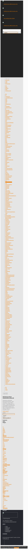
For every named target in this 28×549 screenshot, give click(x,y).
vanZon (6, 366)
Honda (6, 208)
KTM (6, 231)
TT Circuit (7, 360)
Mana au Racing (8, 242)
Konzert (6, 230)
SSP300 (6, 339)
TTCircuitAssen (5, 500)
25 (5, 105)
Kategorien (7, 80)
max (6, 388)
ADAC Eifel (7, 110)
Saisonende (7, 325)
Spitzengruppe (8, 336)
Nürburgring (7, 278)
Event (6, 87)
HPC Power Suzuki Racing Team (4, 445)
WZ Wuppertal (8, 376)
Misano (6, 251)
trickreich (7, 356)
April (6, 120)
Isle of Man (7, 222)
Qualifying (7, 298)
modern (6, 255)
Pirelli (6, 291)
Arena (6, 123)
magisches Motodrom (9, 240)
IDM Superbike (8, 215)
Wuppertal (7, 374)
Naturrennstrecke (8, 267)
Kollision (7, 227)
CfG (6, 148)
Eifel (6, 161)
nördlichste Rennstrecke (9, 275)
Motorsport (7, 261)
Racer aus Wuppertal (9, 301)
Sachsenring (7, 320)
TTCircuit (7, 361)
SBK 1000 (7, 328)
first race (7, 173)
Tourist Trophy (8, 353)
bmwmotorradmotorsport (10, 143)
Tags (6, 81)
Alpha (6, 115)
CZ (5, 152)
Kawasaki (7, 224)
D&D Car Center (8, 153)
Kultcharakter (7, 232)
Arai (6, 121)
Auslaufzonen (7, 131)
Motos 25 (7, 263)
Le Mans (6, 235)
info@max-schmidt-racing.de (10, 521)
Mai (6, 241)
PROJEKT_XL (6, 538)
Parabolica (7, 287)
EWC (6, 164)
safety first (7, 322)
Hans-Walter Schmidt (9, 193)
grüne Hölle (7, 190)
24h (6, 102)
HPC (6, 210)
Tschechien (7, 359)
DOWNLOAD (7, 527)
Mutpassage (7, 265)
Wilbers (6, 372)
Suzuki (6, 348)
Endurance (7, 162)
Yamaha (6, 379)
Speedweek (7, 334)
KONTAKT (7, 529)
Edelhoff (7, 158)
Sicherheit (7, 332)
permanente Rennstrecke (10, 288)
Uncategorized (8, 90)
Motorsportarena (8, 262)
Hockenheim (7, 205)
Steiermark (7, 340)
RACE (6, 89)
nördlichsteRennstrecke (9, 276)
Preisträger (7, 294)
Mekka (6, 250)
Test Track (7, 351)
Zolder (6, 382)
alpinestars (7, 117)
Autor (6, 82)
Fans (6, 167)
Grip (6, 189)
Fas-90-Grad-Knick (8, 168)
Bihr (6, 138)
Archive (4, 416)
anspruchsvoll (8, 118)
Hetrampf (7, 196)
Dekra (6, 156)
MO (6, 252)
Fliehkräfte (7, 174)
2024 (6, 100)
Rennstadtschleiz (8, 317)
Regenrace (7, 307)
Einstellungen (16, 547)
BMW (6, 142)
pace (6, 286)
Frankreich (7, 179)
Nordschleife (7, 277)
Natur (6, 266)
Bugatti (6, 144)
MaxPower (7, 246)
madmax (7, 239)
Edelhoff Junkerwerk (9, 159)
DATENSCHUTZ (8, 530)
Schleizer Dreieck (8, 330)
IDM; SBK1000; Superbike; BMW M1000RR (4, 453)
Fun (6, 180)
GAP (6, 183)
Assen (6, 127)
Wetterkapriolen (8, 371)
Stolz (6, 341)
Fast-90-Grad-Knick (9, 169)
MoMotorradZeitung (9, 256)
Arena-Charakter (8, 125)
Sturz (6, 343)
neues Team (7, 268)
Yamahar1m (7, 380)
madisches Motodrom (9, 237)
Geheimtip (7, 187)
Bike (6, 139)
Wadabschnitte (8, 370)
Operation (7, 281)
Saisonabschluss (8, 324)
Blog (6, 141)
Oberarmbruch (8, 279)
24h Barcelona (8, 104)
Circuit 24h (7, 151)
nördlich (6, 273)
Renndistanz (7, 310)
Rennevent (7, 313)
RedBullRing (7, 304)
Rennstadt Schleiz (8, 315)
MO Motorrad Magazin (9, 253)
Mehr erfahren (6, 411)
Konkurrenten (7, 229)
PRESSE (6, 88)
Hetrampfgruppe (8, 198)
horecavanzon (8, 209)
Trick (6, 355)
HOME (6, 526)
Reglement (7, 308)
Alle (6, 85)
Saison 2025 (7, 323)
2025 (6, 101)
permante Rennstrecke (9, 289)
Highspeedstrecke (8, 201)
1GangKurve (7, 96)
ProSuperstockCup (8, 296)
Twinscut (7, 364)
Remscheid (7, 309)
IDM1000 (7, 219)
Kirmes (6, 225)
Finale (6, 172)
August (6, 130)
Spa (6, 333)
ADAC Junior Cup (8, 111)
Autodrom (7, 132)
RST (6, 319)
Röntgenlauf (7, 318)
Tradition (7, 354)
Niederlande (7, 271)
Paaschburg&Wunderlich (10, 284)
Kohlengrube (7, 226)
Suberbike (7, 344)
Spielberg (7, 335)
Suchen (4, 412)
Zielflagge (7, 381)
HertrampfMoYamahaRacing (10, 195)
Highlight (7, 200)
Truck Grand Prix (8, 358)
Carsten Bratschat (8, 146)
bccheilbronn (7, 135)
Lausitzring (7, 234)
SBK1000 (7, 329)
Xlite (6, 377)
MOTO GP (7, 258)
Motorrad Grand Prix (9, 260)
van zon (6, 365)
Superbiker (7, 346)
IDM (6, 214)
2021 (6, 99)
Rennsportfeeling (8, 314)
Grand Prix (7, 188)
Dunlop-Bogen (8, 157)
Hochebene (7, 203)
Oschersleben (7, 282)
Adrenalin (7, 113)
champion (7, 149)
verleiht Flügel (7, 367)
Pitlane (6, 292)
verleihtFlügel (7, 369)
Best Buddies (7, 137)
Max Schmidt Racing (9, 245)
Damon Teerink (8, 154)
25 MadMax (7, 106)
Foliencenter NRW (8, 175)
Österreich (7, 283)
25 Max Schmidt (8, 107)
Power (6, 293)
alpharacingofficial (8, 116)
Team (6, 349)
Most (6, 257)
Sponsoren (7, 338)
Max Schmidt (7, 244)
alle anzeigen (7, 83)
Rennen (6, 312)
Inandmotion (7, 221)
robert (6, 389)
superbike (7, 345)
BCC (6, 133)
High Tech (7, 199)
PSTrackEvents (8, 297)
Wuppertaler (7, 375)
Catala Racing (7, 147)
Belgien (6, 136)
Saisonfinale (7, 327)
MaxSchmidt (7, 247)
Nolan (6, 272)
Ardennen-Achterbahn (9, 122)
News (6, 270)
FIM (6, 170)
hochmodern (7, 204)
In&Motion (7, 220)
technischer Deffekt (9, 350)
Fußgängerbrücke (8, 182)
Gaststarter (7, 185)
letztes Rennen (8, 236)
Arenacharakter (8, 126)
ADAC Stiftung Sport (9, 112)
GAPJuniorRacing (8, 184)
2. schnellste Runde (9, 97)
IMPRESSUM (7, 531)
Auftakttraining (8, 128)
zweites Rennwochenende (10, 384)
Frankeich (7, 178)
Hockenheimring (8, 206)
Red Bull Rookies (8, 303)
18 (5, 95)
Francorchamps (8, 177)
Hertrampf (7, 194)
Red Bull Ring (7, 302)
